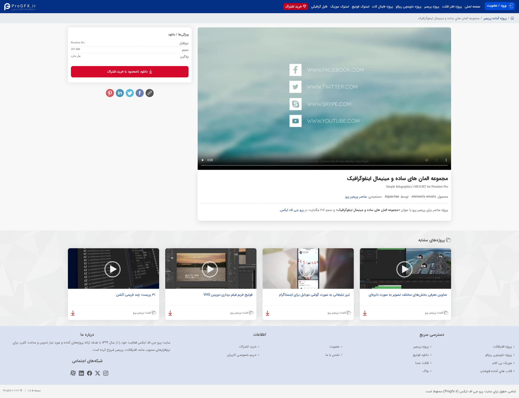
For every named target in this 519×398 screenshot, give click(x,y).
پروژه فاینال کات (382, 6)
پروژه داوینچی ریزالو (408, 6)
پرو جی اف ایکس (292, 210)
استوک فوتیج (360, 6)
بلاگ (426, 371)
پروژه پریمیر (431, 6)
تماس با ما (332, 354)
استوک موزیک (339, 6)
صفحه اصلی (472, 6)
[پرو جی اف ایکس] (21, 6)
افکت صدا (422, 363)
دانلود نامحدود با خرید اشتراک (128, 71)
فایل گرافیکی (319, 6)
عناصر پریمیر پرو (356, 196)
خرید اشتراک (294, 6)
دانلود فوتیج (421, 354)
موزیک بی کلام (502, 363)
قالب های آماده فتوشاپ (496, 371)
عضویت (334, 346)
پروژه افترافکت (502, 346)
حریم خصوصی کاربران (241, 354)
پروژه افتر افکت (452, 6)
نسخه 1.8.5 (34, 390)
